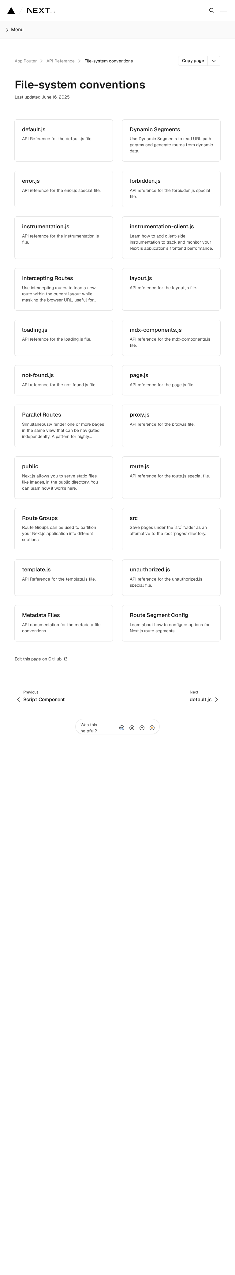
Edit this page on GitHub (38, 659)
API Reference (61, 61)
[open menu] (223, 10)
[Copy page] (214, 61)
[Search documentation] (212, 10)
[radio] (122, 728)
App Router (26, 61)
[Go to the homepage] (40, 10)
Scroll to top (85, 659)
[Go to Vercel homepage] (11, 10)
